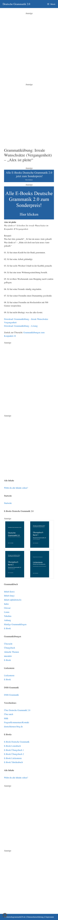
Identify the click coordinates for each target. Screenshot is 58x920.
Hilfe (6, 718)
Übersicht (8, 643)
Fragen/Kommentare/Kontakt (16, 722)
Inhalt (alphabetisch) (12, 599)
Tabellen (7, 616)
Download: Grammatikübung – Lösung (21, 325)
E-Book (7, 628)
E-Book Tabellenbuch (13, 762)
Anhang (7, 620)
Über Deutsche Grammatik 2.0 (17, 710)
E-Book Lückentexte (13, 758)
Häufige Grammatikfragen (15, 624)
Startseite (8, 503)
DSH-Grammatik (11, 694)
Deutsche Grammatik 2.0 (16, 4)
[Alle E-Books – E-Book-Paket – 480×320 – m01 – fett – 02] (29, 218)
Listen (6, 612)
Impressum (49, 917)
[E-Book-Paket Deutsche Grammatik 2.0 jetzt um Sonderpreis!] (29, 181)
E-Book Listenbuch (12, 745)
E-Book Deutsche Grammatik (16, 741)
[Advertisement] (29, 43)
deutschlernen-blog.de (13, 726)
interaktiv (8, 656)
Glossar (7, 607)
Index (6, 603)
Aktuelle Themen (11, 651)
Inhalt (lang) (9, 595)
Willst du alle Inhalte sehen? (16, 487)
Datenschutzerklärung (35, 917)
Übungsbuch (9, 647)
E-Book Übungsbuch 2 (14, 754)
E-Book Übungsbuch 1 (14, 750)
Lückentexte (9, 675)
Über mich (8, 714)
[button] (5, 915)
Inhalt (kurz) (9, 591)
